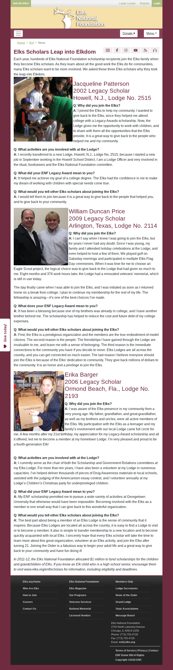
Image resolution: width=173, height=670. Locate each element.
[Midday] (155, 50)
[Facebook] (117, 50)
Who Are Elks (31, 588)
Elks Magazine (77, 588)
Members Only (124, 581)
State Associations (127, 608)
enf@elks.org (127, 642)
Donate (128, 33)
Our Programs (77, 595)
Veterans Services (80, 602)
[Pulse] (108, 50)
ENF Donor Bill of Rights (129, 655)
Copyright (121, 659)
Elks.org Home (32, 581)
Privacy (142, 650)
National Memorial (80, 608)
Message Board (125, 615)
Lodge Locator (127, 3)
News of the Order (126, 595)
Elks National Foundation (84, 581)
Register (145, 3)
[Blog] (145, 50)
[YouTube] (136, 50)
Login (157, 3)
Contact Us (29, 608)
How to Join (30, 595)
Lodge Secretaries (127, 588)
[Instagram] (125, 50)
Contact (153, 650)
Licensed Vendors (80, 615)
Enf (31, 42)
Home (21, 42)
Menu (150, 33)
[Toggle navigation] (18, 33)
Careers (28, 602)
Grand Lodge (123, 602)
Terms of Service (125, 650)
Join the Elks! (21, 3)
